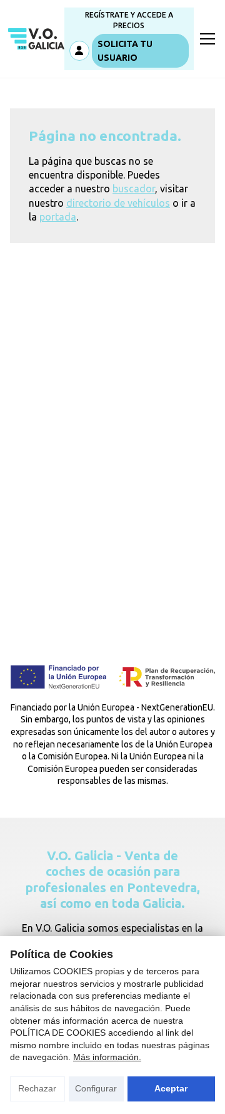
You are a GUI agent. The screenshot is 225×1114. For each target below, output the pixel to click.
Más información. (107, 1057)
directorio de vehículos (118, 203)
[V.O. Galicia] (36, 38)
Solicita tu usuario (125, 51)
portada (57, 216)
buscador (133, 188)
